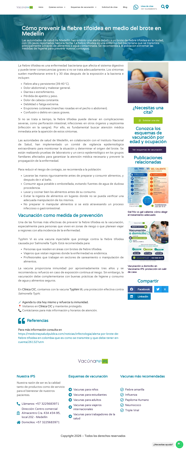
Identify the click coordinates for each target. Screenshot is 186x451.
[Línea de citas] (136, 7)
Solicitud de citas (110, 7)
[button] (140, 289)
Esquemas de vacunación (82, 7)
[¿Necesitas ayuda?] (179, 444)
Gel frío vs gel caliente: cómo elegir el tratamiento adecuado (147, 213)
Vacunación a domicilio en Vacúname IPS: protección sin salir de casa (147, 268)
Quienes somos (56, 7)
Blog (125, 7)
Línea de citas (147, 6)
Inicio (41, 7)
